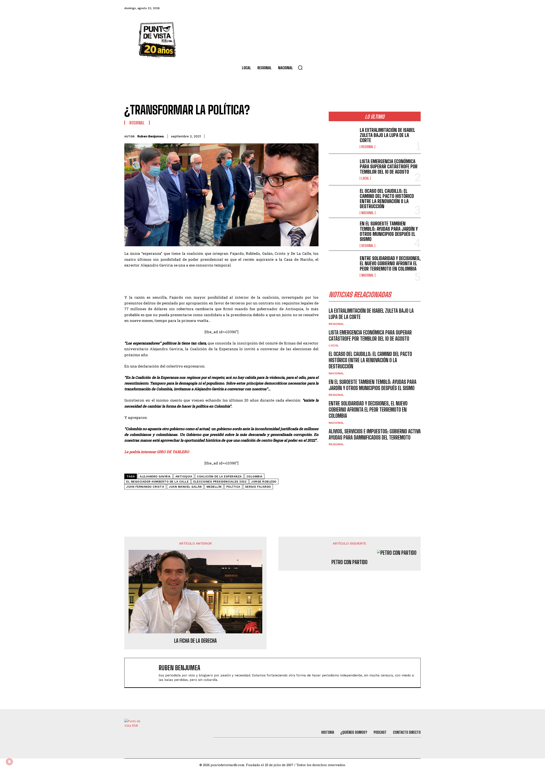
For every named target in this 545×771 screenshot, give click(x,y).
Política (233, 486)
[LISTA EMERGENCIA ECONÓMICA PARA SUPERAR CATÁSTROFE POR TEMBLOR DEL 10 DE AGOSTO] (342, 169)
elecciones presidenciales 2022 (220, 481)
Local (365, 178)
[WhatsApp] (294, 135)
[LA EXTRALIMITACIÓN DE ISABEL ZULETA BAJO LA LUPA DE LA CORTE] (342, 137)
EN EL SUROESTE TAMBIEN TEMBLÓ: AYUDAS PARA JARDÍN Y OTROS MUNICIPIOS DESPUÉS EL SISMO (389, 231)
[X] (274, 135)
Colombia (254, 476)
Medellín (214, 486)
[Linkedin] (284, 135)
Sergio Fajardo (258, 486)
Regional (137, 123)
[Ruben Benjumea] (143, 672)
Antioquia (183, 476)
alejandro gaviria (155, 476)
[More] (314, 135)
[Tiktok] (381, 8)
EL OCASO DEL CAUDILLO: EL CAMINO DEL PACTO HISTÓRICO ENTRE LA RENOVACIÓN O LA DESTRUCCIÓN (387, 198)
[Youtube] (404, 8)
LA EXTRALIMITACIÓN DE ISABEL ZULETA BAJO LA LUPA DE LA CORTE (387, 135)
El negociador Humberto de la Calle (157, 481)
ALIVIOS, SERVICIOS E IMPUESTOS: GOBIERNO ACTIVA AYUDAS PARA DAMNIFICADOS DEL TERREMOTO (375, 434)
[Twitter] (369, 8)
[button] (300, 67)
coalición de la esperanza (219, 476)
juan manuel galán (185, 486)
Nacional (367, 213)
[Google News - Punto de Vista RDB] (221, 496)
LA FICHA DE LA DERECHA (195, 641)
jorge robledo (264, 481)
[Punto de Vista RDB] (157, 39)
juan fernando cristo (145, 486)
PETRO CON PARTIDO (349, 562)
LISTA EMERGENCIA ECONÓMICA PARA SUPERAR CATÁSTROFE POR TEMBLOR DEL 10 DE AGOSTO (388, 166)
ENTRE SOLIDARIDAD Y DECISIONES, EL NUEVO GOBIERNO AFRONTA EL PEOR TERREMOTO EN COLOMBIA (390, 263)
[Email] (304, 135)
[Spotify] (416, 8)
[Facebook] (358, 8)
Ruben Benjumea (150, 136)
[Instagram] (392, 8)
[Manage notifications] (9, 761)
